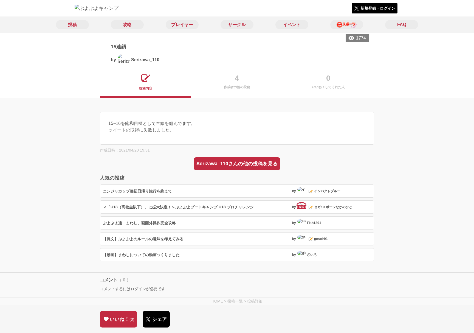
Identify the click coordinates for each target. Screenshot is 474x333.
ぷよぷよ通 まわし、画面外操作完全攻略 (139, 223)
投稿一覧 (235, 301)
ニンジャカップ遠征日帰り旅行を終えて (137, 191)
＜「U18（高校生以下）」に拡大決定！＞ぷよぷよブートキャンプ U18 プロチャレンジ (178, 207)
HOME (217, 301)
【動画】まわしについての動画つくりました (141, 255)
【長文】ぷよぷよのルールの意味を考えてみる (143, 239)
